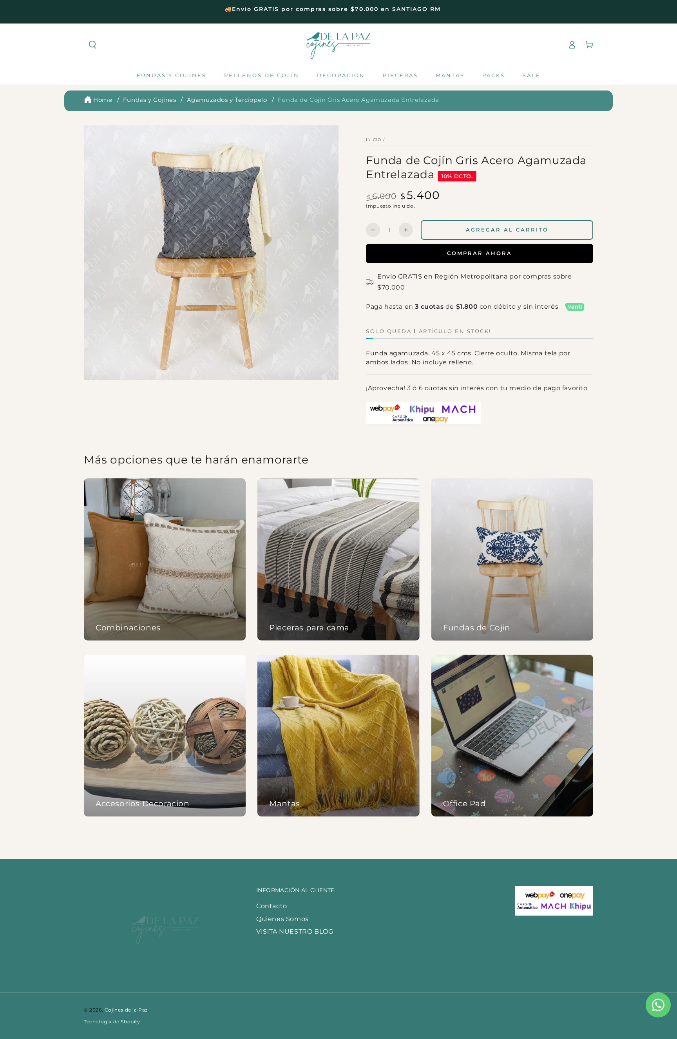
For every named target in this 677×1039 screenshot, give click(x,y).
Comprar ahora (479, 253)
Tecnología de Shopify (112, 1022)
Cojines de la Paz (126, 1010)
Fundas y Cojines (149, 99)
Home (102, 99)
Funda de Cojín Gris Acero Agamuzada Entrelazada (358, 99)
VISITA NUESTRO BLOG (294, 931)
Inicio (374, 139)
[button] (92, 44)
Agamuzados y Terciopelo (227, 99)
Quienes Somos (282, 919)
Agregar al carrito (507, 229)
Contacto (271, 906)
